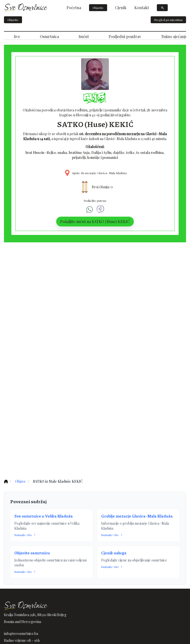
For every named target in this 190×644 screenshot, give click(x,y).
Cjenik (120, 7)
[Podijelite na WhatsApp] (90, 209)
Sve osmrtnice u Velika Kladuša (43, 516)
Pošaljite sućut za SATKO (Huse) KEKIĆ (95, 221)
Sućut (84, 36)
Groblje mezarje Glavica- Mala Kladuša (137, 516)
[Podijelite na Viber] (100, 209)
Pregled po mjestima (168, 20)
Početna (74, 7)
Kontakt (141, 7)
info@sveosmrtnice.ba (21, 633)
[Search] (162, 7)
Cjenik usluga (113, 553)
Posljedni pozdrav (125, 36)
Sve (17, 36)
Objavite (98, 8)
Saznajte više (23, 535)
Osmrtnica (49, 36)
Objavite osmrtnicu (32, 553)
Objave (20, 481)
